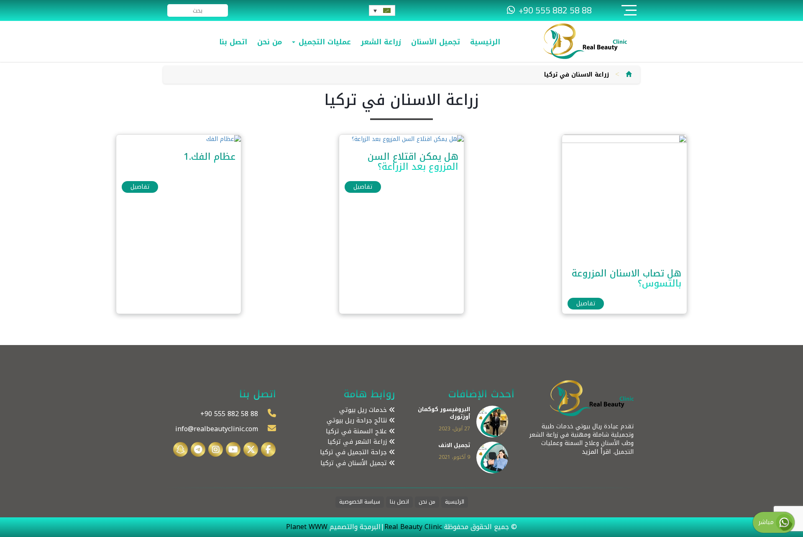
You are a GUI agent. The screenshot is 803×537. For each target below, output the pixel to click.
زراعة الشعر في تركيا (358, 441)
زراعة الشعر (381, 42)
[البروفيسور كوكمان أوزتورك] (492, 421)
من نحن (269, 42)
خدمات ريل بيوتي (364, 410)
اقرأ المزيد (596, 452)
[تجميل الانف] (492, 457)
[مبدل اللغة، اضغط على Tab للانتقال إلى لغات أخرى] (382, 10)
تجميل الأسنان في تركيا (354, 463)
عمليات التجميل (323, 42)
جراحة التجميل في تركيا (354, 452)
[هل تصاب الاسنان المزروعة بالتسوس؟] (624, 197)
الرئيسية (485, 42)
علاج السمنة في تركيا (357, 431)
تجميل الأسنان (435, 42)
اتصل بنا (233, 42)
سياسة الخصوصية (359, 502)
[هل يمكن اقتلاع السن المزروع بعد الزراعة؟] (408, 138)
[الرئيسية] (629, 74)
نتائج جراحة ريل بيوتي (358, 420)
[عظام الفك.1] (223, 138)
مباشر (767, 522)
